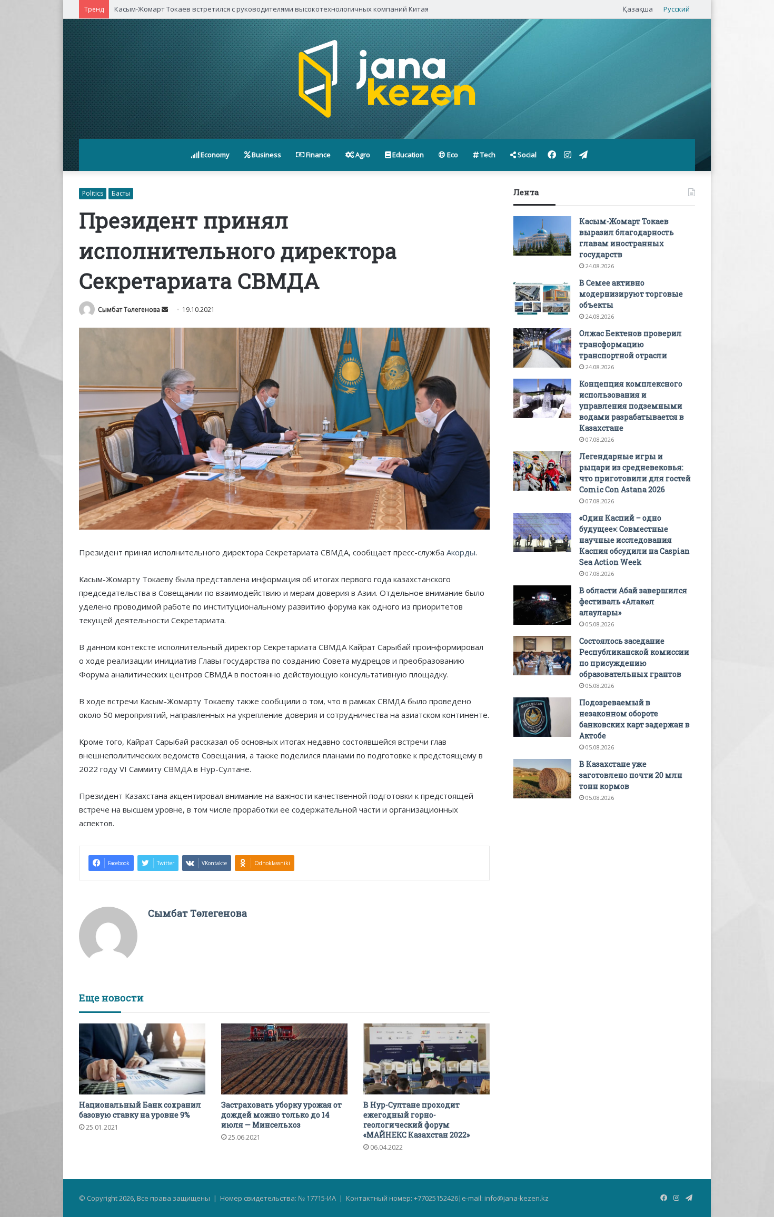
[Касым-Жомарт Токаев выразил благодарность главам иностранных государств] (542, 236)
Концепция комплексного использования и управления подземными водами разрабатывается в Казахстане (631, 406)
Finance (317, 154)
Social (526, 154)
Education (407, 154)
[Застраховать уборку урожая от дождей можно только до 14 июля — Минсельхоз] (284, 1058)
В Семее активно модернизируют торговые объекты (631, 294)
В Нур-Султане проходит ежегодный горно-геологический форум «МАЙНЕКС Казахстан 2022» (416, 1120)
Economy (214, 154)
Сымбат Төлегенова (129, 309)
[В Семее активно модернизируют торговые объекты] (542, 297)
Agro (362, 154)
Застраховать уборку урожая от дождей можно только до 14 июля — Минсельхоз (281, 1115)
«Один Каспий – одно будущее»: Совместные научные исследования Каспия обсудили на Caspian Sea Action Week (634, 540)
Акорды (460, 552)
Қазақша (637, 9)
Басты (121, 193)
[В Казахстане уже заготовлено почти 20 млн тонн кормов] (542, 778)
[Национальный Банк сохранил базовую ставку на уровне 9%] (142, 1058)
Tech (487, 154)
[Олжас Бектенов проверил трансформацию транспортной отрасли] (542, 348)
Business (265, 154)
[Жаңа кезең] (387, 79)
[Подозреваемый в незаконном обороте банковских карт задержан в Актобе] (542, 717)
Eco (451, 154)
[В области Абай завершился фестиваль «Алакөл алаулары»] (542, 605)
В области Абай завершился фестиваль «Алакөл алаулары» (633, 601)
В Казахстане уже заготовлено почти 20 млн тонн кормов (630, 775)
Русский (676, 9)
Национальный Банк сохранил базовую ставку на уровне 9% (140, 1110)
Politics (92, 193)
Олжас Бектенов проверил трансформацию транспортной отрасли (630, 344)
